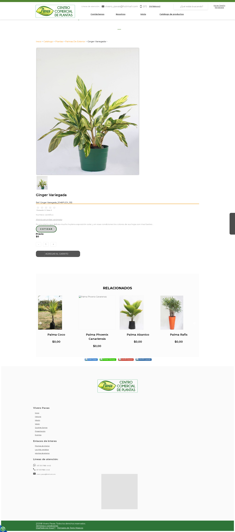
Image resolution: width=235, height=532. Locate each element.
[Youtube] (232, 226)
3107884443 (154, 6)
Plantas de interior (42, 446)
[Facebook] (232, 215)
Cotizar (46, 229)
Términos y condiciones (47, 526)
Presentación (40, 431)
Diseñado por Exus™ (45, 528)
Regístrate (219, 8)
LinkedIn (147, 359)
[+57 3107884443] (232, 232)
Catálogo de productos (172, 14)
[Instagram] (232, 221)
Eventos (38, 435)
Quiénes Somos (41, 428)
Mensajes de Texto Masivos (70, 528)
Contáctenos (97, 14)
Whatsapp (112, 359)
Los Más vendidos (42, 450)
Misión (37, 420)
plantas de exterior (42, 453)
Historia (38, 417)
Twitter (94, 359)
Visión (37, 424)
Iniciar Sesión (219, 5)
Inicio (143, 14)
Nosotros (120, 14)
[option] (117, 111)
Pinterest (130, 359)
